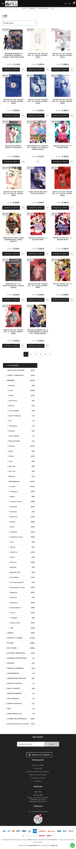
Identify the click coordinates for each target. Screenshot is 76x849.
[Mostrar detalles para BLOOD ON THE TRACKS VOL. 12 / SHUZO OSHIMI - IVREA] (13, 178)
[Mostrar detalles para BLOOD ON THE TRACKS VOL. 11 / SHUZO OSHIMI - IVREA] (62, 178)
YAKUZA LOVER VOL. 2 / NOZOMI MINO (62, 239)
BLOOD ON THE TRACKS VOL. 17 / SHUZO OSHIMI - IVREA (38, 55)
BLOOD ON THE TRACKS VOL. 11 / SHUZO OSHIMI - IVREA (62, 193)
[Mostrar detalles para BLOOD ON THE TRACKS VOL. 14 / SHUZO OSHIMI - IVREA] (38, 85)
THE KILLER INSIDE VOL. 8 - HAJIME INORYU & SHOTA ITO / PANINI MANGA (38, 331)
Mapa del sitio (38, 765)
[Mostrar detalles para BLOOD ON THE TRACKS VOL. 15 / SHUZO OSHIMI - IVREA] (13, 85)
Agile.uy (54, 845)
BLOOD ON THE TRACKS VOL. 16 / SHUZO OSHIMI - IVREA (62, 55)
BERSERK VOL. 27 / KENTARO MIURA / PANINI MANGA (13, 285)
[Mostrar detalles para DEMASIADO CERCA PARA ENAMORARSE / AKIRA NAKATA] (13, 224)
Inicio (24, 8)
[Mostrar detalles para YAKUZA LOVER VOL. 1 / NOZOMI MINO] (62, 270)
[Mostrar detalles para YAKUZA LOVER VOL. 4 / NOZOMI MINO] (62, 131)
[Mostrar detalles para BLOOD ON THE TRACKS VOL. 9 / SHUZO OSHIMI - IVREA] (13, 316)
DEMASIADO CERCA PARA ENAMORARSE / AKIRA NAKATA (13, 239)
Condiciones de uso (38, 778)
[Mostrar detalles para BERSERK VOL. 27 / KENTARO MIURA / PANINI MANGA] (13, 270)
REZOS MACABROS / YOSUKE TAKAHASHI (13, 147)
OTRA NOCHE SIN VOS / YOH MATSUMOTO (38, 193)
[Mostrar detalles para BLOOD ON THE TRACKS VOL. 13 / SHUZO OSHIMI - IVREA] (62, 85)
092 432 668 (38, 795)
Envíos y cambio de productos (38, 772)
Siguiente (50, 354)
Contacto (38, 781)
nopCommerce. (34, 845)
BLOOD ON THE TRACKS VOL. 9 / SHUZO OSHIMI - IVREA (13, 331)
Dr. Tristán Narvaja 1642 (38, 811)
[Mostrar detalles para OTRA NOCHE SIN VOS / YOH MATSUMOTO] (38, 178)
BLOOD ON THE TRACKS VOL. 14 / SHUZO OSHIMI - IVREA (38, 101)
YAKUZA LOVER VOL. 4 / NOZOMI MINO (62, 147)
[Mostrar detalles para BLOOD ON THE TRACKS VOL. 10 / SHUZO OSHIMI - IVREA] (38, 270)
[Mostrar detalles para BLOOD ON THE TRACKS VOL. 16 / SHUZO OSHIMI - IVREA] (62, 39)
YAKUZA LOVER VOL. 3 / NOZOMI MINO (38, 239)
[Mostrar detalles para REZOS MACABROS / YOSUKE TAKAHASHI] (13, 131)
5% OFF (6, 30)
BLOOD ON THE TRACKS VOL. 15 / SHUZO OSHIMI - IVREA (13, 101)
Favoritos (23, 69)
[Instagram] (39, 754)
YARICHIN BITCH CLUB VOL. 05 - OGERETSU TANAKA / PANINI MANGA (38, 147)
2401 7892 (38, 792)
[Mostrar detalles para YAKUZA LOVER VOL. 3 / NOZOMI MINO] (38, 224)
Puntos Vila (38, 768)
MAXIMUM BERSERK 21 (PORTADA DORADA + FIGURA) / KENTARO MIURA (13, 55)
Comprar (11, 69)
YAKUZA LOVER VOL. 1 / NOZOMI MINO (62, 285)
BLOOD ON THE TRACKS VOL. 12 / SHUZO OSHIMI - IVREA (13, 193)
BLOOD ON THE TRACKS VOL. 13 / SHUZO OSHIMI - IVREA (62, 101)
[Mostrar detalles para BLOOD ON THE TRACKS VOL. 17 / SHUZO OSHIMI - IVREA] (38, 39)
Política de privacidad (38, 775)
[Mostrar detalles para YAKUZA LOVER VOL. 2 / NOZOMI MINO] (62, 224)
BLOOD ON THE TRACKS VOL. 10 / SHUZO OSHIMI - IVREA (38, 285)
